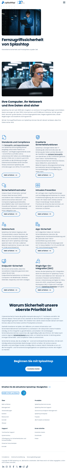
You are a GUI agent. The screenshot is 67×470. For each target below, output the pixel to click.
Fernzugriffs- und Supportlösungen (16, 145)
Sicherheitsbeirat (20, 335)
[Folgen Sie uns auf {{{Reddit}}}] (23, 466)
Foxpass (37, 417)
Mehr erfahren (9, 175)
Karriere (4, 414)
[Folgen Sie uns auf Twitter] (16, 466)
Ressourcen (5, 417)
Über (3, 400)
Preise (36, 438)
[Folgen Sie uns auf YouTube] (20, 466)
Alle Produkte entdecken (42, 420)
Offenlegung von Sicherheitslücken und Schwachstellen (14, 439)
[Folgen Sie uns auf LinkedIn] (3, 466)
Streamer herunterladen (9, 443)
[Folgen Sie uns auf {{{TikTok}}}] (27, 466)
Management (6, 407)
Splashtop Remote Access (43, 404)
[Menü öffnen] (64, 2)
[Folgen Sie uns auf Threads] (10, 466)
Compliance (5, 457)
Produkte (38, 400)
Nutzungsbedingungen (34, 457)
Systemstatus (6, 435)
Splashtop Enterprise (49, 287)
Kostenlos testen (33, 369)
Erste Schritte (39, 428)
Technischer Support (8, 432)
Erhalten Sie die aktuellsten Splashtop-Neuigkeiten (25, 387)
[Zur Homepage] (9, 2)
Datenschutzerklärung (18, 457)
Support (5, 428)
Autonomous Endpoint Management (46, 410)
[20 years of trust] (20, 2)
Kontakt (4, 420)
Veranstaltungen (7, 410)
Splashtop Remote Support (43, 407)
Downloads (38, 435)
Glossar (4, 423)
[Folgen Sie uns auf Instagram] (6, 466)
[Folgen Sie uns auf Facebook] (13, 466)
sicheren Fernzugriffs (55, 154)
